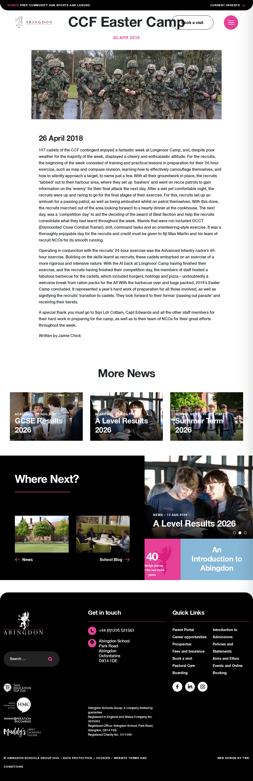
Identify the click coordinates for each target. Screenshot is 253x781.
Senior (13, 5)
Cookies (103, 758)
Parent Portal (183, 630)
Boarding (180, 673)
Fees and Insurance (188, 651)
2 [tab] (239, 532)
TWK (245, 758)
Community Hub (42, 5)
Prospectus (181, 644)
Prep (24, 5)
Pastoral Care (183, 666)
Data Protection (77, 758)
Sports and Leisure (73, 5)
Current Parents (225, 5)
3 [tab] (245, 532)
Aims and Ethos (226, 658)
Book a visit (192, 22)
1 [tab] (234, 532)
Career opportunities (189, 637)
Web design (227, 758)
